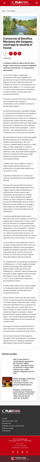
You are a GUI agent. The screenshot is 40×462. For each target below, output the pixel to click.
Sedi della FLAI (6, 423)
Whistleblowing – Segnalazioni (20, 447)
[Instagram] (22, 452)
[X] (15, 53)
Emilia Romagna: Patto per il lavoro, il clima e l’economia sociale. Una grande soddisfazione (24, 382)
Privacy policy (20, 443)
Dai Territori (11, 11)
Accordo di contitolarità (20, 445)
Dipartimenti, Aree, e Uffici (10, 421)
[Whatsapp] (27, 452)
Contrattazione (6, 431)
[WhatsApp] (19, 53)
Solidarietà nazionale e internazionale (13, 426)
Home (3, 11)
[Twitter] (18, 452)
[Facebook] (11, 53)
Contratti (4, 418)
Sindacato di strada (7, 428)
